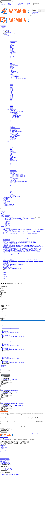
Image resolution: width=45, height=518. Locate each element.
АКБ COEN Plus (13, 170)
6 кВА (11, 93)
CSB (11, 153)
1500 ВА (11, 88)
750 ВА (11, 106)
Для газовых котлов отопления (16, 118)
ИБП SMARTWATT (14, 65)
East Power (12, 45)
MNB (11, 158)
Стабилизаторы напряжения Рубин (17, 80)
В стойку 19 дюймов (14, 113)
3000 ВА (11, 90)
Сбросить (3, 319)
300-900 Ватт (12, 195)
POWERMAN (12, 36)
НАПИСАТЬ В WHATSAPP (8, 204)
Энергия (11, 74)
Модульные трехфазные (14, 136)
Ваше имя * (2, 428)
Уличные (11, 140)
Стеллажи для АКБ (14, 186)
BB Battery (12, 151)
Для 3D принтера (13, 114)
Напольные (12, 144)
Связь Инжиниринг (14, 72)
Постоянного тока (13, 134)
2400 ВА (11, 101)
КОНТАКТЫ (5, 198)
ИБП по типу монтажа (12, 141)
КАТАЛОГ (5, 34)
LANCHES (12, 54)
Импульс (11, 70)
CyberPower (12, 42)
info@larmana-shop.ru (7, 32)
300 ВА (11, 102)
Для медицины (13, 121)
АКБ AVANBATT (13, 169)
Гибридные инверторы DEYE (16, 37)
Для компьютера (13, 120)
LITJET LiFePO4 (13, 157)
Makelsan (11, 57)
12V (10, 148)
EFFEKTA (12, 48)
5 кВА (11, 92)
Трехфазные (12, 139)
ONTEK (11, 59)
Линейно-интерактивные (15, 135)
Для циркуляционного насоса (16, 131)
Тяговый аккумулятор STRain (16, 183)
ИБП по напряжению (12, 188)
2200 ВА (11, 100)
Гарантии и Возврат (4, 450)
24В (10, 192)
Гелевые (11, 177)
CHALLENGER (13, 152)
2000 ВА (11, 89)
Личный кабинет (3, 452)
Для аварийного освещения (15, 115)
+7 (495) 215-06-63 (31, 8)
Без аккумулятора (13, 112)
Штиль (11, 73)
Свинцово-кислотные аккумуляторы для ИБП (19, 181)
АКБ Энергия (12, 173)
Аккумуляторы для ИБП (5, 460)
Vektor (11, 163)
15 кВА (11, 95)
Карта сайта (2, 474)
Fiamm (11, 155)
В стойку (11, 142)
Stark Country (12, 67)
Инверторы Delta (13, 75)
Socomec (11, 66)
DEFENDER (12, 43)
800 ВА (11, 86)
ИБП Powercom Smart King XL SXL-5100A (10, 332)
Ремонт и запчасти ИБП (7, 215)
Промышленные (13, 138)
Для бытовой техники (14, 116)
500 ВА (11, 83)
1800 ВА (11, 99)
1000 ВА (11, 87)
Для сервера (12, 127)
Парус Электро (13, 180)
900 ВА (11, 108)
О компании (5, 199)
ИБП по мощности (11, 81)
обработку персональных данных (33, 433)
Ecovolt (11, 47)
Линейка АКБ (12, 179)
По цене (2, 366)
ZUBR (11, 167)
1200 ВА (11, 98)
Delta (11, 44)
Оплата (4, 202)
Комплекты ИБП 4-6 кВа (15, 196)
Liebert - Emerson (13, 56)
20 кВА (11, 96)
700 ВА (11, 85)
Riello (11, 63)
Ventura (11, 164)
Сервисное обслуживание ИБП (7, 217)
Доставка (5, 203)
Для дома (12, 119)
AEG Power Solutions (14, 38)
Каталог (2, 454)
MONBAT (12, 159)
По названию (3, 365)
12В (3, 266)
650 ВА (11, 105)
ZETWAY (12, 68)
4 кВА (11, 91)
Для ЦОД (12, 132)
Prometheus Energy (13, 160)
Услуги (4, 200)
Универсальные (13, 143)
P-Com (11, 60)
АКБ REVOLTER (13, 171)
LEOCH (11, 156)
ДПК (11, 69)
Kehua (11, 53)
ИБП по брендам (11, 35)
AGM (11, 149)
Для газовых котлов (14, 178)
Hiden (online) (12, 51)
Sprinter (11, 162)
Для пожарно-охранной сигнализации (17, 123)
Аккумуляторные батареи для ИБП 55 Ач (18, 176)
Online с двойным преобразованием (17, 111)
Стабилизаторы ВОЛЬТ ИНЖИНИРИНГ (18, 78)
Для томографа (13, 129)
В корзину (3, 385)
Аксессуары (10, 184)
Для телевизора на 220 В (15, 128)
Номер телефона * (4, 429)
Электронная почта (4, 430)
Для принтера (12, 124)
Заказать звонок (6, 206)
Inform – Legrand (13, 52)
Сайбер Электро (13, 71)
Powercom (12, 62)
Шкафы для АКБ (13, 187)
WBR (11, 165)
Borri (11, 40)
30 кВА (11, 97)
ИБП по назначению (12, 109)
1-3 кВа (11, 194)
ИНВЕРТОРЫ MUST (14, 76)
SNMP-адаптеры (13, 185)
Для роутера (12, 126)
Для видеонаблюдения (14, 117)
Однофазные (12, 137)
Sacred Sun (12, 161)
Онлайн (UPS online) (14, 133)
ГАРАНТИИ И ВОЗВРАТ (8, 197)
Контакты (2, 451)
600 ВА (11, 84)
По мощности (3, 368)
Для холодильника (13, 130)
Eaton (11, 46)
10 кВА (11, 94)
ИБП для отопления (14, 122)
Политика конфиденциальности (12, 474)
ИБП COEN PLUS (13, 41)
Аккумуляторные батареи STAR (16, 174)
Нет (1, 369)
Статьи (1, 453)
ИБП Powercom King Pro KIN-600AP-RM (10, 328)
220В (11, 191)
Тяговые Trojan (13, 182)
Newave (11, 58)
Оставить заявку (4, 431)
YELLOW (12, 166)
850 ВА (11, 107)
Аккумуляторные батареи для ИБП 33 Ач (18, 175)
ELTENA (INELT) (13, 49)
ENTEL (11, 50)
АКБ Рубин (12, 172)
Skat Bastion (12, 64)
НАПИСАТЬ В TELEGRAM (8, 205)
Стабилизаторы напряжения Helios (17, 79)
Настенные (12, 145)
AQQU (11, 150)
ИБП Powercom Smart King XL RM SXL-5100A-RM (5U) (13, 336)
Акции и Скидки (6, 201)
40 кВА (11, 103)
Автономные (12, 110)
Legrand (11, 55)
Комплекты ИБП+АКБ (12, 193)
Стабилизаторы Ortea (14, 77)
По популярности (4, 367)
